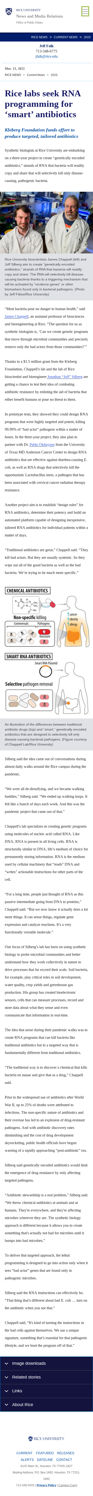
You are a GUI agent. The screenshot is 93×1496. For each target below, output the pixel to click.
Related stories (26, 1377)
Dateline (45, 1460)
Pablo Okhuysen (42, 445)
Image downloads (29, 1363)
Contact (64, 1460)
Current (24, 1453)
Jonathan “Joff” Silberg (65, 377)
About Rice (22, 1404)
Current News (66, 37)
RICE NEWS (39, 37)
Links (17, 1390)
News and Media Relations (39, 16)
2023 (87, 37)
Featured (45, 1453)
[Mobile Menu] (85, 11)
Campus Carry (67, 1485)
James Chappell (16, 316)
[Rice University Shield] (9, 16)
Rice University (28, 10)
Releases (65, 1453)
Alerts (27, 1460)
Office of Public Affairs (29, 22)
